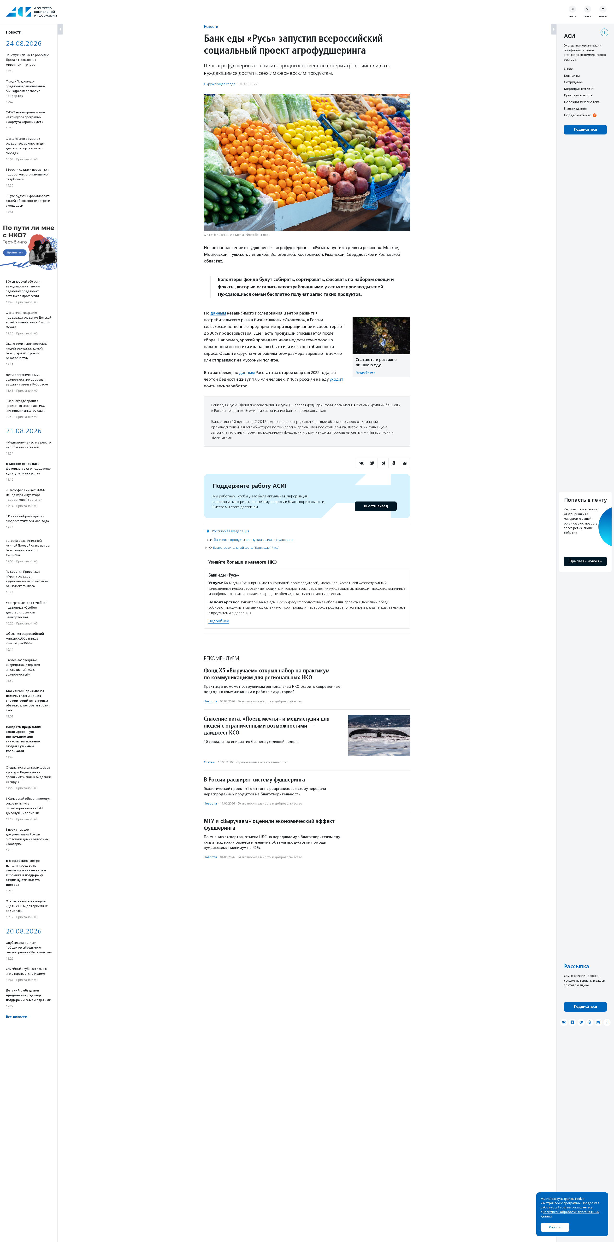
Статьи (209, 762)
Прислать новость (578, 95)
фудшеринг (285, 540)
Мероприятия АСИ (579, 89)
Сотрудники (573, 82)
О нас (568, 69)
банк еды (221, 540)
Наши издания (575, 108)
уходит (336, 379)
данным (218, 313)
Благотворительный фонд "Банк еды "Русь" (246, 548)
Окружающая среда (219, 84)
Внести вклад (376, 506)
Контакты (572, 75)
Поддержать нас (577, 115)
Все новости (16, 1017)
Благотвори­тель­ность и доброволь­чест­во (270, 701)
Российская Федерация (230, 531)
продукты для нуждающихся (252, 540)
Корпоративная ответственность (261, 762)
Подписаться (585, 129)
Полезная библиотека (582, 102)
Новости (211, 26)
